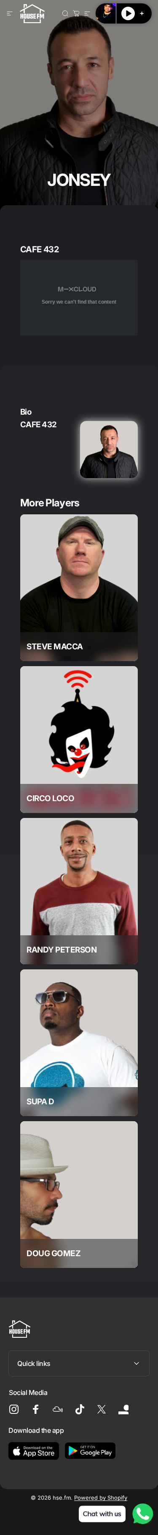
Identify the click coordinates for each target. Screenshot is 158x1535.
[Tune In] (123, 1409)
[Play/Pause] (128, 13)
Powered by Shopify (100, 1497)
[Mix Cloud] (58, 1409)
